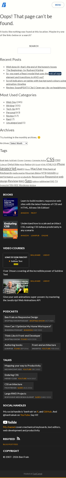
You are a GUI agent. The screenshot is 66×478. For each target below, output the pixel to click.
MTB (44, 173)
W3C (16, 185)
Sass (28, 181)
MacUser (37, 168)
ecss (22, 164)
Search (33, 46)
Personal (10, 112)
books (7, 160)
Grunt (37, 164)
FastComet (37, 474)
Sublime (35, 181)
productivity (26, 177)
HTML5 (49, 164)
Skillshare (35, 255)
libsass (27, 169)
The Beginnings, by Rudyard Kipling (24, 70)
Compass (28, 160)
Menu (58, 5)
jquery (21, 168)
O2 (57, 173)
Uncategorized (14, 122)
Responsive (38, 176)
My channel (9, 426)
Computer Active (39, 160)
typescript (4, 185)
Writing (10, 105)
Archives (4, 143)
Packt (34, 213)
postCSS (17, 177)
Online (44, 235)
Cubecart (3, 164)
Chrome (20, 160)
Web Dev (11, 102)
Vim (11, 185)
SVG (52, 181)
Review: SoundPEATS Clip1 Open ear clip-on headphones (36, 87)
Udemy (46, 255)
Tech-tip (10, 108)
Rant (8, 119)
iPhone (61, 164)
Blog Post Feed (10, 444)
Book (2, 160)
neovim (51, 172)
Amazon (25, 213)
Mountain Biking (33, 173)
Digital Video (14, 164)
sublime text (44, 181)
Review (10, 115)
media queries (18, 173)
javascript (8, 168)
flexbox (28, 164)
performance (6, 176)
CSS (50, 159)
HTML (43, 164)
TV (56, 181)
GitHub (48, 411)
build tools (13, 160)
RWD (22, 181)
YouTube (25, 414)
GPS (33, 164)
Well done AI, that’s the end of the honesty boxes (31, 66)
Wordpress (24, 185)
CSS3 (57, 160)
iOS (54, 164)
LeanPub (35, 235)
